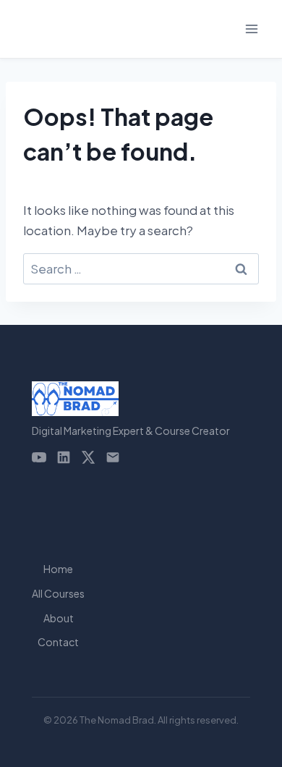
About (58, 617)
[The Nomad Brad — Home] (131, 398)
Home (58, 568)
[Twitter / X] (88, 457)
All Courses (58, 593)
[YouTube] (39, 457)
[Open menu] (251, 28)
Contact (58, 641)
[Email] (113, 457)
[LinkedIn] (63, 457)
